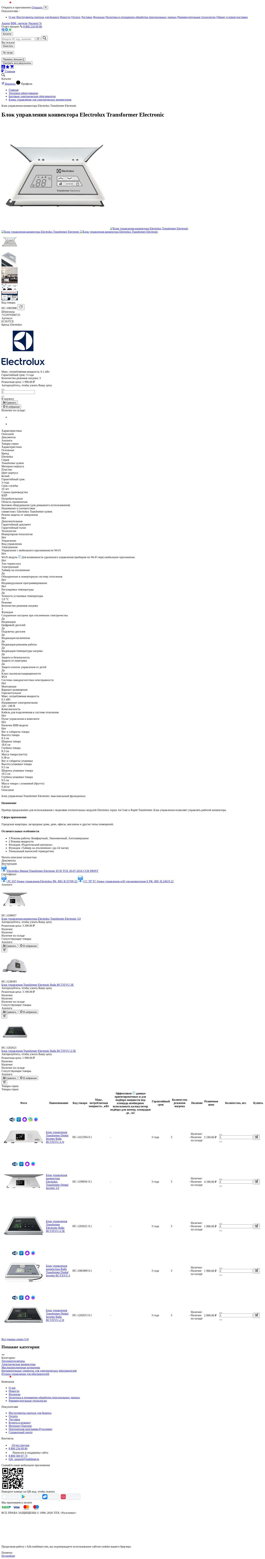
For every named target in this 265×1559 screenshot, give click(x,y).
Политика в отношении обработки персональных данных (141, 17)
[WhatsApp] (10, 30)
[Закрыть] (45, 8)
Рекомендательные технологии (196, 17)
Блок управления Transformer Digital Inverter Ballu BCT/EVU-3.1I (57, 1137)
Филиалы (99, 17)
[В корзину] (256, 1137)
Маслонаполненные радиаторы (20, 1367)
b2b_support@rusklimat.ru (24, 1459)
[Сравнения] (3, 67)
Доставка (86, 17)
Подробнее (8, 1555)
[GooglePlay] (30, 1499)
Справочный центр (20, 1432)
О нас (12, 17)
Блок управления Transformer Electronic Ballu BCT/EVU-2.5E (56, 1226)
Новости (65, 17)
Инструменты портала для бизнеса (37, 17)
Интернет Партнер (20, 1425)
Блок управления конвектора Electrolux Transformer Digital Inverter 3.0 (57, 1182)
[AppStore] (10, 1499)
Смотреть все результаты (17, 63)
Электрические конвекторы (18, 1364)
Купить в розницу (20, 1422)
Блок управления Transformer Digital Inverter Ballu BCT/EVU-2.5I (57, 1315)
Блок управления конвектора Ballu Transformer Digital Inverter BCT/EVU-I (58, 1270)
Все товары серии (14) (15, 1339)
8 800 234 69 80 (32, 26)
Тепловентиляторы (13, 1361)
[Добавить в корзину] (4, 950)
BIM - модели (19, 23)
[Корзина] (12, 67)
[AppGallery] (70, 1499)
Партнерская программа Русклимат (30, 1429)
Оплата (75, 17)
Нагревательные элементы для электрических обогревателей (39, 1370)
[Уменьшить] (2, 389)
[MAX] (3, 30)
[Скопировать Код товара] (21, 307)
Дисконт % (35, 23)
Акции (5, 23)
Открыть (37, 7)
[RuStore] (50, 1499)
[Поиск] (44, 38)
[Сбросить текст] (38, 39)
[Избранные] (8, 67)
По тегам (8, 52)
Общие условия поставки (232, 17)
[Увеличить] (2, 396)
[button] (132, 1350)
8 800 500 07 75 (18, 1455)
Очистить (8, 46)
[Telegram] (7, 30)
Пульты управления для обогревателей (25, 1373)
